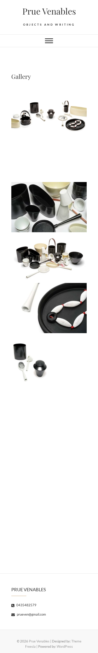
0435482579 (26, 605)
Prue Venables (49, 11)
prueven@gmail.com (31, 614)
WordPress (65, 646)
